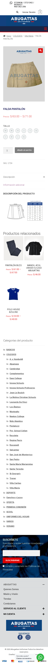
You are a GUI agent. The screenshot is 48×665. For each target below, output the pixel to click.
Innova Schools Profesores (22, 388)
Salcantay (14, 450)
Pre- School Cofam (18, 431)
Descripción (9, 177)
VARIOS (9, 521)
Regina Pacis (16, 440)
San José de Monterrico (21, 454)
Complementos (17, 373)
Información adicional (13, 185)
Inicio (9, 36)
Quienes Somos (11, 589)
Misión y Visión (10, 594)
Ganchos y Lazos (14, 497)
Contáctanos (9, 603)
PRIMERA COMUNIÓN (16, 507)
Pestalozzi (14, 426)
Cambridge (15, 369)
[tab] (24, 177)
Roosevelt (14, 445)
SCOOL (9, 512)
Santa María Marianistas (21, 464)
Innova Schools (17, 383)
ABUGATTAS (10, 584)
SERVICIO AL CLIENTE (14, 608)
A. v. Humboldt (16, 359)
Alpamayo (14, 364)
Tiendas (7, 599)
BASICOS (10, 349)
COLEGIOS (17, 36)
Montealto (14, 411)
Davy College (16, 378)
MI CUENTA (9, 614)
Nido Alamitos (16, 421)
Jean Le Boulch (17, 392)
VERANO (10, 526)
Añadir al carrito (24, 150)
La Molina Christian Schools (23, 397)
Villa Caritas (15, 483)
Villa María (29, 36)
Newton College (17, 416)
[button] (45, 29)
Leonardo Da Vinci (18, 402)
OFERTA (10, 502)
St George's (15, 473)
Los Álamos (15, 407)
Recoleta (14, 435)
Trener (13, 478)
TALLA (6, 126)
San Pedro (14, 459)
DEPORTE (10, 493)
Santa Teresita (16, 469)
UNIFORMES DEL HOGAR (17, 516)
